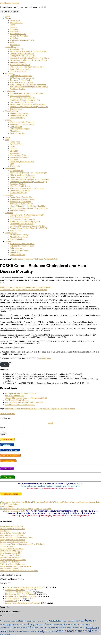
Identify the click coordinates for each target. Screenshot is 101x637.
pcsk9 (55, 409)
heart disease (45, 624)
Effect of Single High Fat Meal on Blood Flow (28, 84)
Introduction (4, 531)
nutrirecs (36, 627)
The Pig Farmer (16, 109)
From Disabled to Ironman (20, 96)
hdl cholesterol (19, 409)
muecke (19, 627)
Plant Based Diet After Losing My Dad (25, 100)
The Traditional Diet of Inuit (11, 568)
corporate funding (68, 621)
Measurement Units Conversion (22, 122)
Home (7, 16)
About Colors (15, 131)
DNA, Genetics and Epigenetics (12, 564)
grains (37, 624)
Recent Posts (15, 20)
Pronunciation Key (17, 118)
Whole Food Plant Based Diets (45, 259)
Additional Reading (17, 62)
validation (26, 631)
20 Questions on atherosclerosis (22, 78)
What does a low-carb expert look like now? (27, 67)
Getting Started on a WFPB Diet (22, 56)
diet (94, 620)
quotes (67, 627)
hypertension (55, 624)
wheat (54, 631)
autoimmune (14, 621)
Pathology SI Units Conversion (22, 124)
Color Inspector (16, 127)
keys (75, 624)
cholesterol (9, 409)
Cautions (13, 27)
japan (61, 624)
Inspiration (9, 91)
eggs (8, 624)
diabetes (86, 620)
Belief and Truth (16, 23)
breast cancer (37, 621)
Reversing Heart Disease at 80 (21, 102)
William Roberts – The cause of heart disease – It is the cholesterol (25, 287)
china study (45, 621)
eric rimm (24, 624)
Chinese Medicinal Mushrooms (22, 53)
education (3, 624)
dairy (78, 621)
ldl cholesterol (30, 409)
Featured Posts (10, 47)
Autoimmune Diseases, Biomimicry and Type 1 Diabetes (22, 544)
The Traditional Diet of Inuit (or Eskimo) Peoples (29, 87)
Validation (14, 38)
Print (5, 365)
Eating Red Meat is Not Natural (12, 540)
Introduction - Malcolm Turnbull (17, 592)
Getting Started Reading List (21, 76)
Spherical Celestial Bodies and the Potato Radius (24, 587)
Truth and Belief (6, 506)
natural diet (49, 409)
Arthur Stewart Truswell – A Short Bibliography (28, 51)
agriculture (6, 621)
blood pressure (24, 621)
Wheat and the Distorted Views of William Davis (19, 571)
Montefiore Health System (20, 65)
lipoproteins (40, 409)
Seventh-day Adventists (19, 36)
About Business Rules (18, 115)
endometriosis (16, 624)
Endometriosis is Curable (9, 557)
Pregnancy (14, 29)
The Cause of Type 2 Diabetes (22, 82)
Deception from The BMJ (10, 555)
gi (34, 624)
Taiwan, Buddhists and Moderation (13, 542)
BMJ (12, 42)
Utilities (8, 120)
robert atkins (78, 627)
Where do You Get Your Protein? (13, 533)
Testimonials (15, 45)
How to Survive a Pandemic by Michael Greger (28, 60)
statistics (13, 631)
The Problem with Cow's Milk (12, 535)
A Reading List (11, 601)
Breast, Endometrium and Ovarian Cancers (16, 537)
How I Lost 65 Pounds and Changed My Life (27, 104)
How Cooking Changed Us (10, 553)
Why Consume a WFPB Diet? (12, 526)
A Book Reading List (18, 71)
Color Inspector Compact (19, 129)
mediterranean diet (8, 627)
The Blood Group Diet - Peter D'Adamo (20, 596)
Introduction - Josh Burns (15, 590)
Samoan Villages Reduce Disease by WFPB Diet (29, 107)
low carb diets (86, 624)
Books (12, 25)
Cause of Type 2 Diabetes (10, 562)
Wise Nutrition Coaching (9, 3)
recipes (72, 627)
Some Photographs (12, 598)
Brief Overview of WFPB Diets (12, 529)
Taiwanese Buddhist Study (20, 80)
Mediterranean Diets (18, 34)
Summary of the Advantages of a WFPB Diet (22, 603)
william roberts (69, 409)
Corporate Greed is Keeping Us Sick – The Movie (29, 58)
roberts (60, 409)
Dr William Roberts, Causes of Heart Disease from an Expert (23, 290)
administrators (45, 358)
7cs (1, 621)
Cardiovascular (18, 259)
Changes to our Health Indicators (13, 560)
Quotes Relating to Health (20, 69)
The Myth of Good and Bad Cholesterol (15, 566)
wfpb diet (46, 631)
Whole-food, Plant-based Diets (22, 40)
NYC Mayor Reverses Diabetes (22, 98)
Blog (7, 18)
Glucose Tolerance (7, 546)
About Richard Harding (19, 113)
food (30, 624)
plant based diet (57, 627)
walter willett (35, 631)
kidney (80, 624)
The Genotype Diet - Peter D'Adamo (19, 594)
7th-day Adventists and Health (12, 548)
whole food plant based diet (77, 631)
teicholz (19, 631)
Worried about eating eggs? (10, 551)
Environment (15, 31)
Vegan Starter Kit (16, 49)
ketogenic (69, 624)
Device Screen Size (17, 133)
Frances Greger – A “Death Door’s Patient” (27, 93)
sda (84, 627)
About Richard (11, 111)
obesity (42, 627)
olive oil (47, 627)
